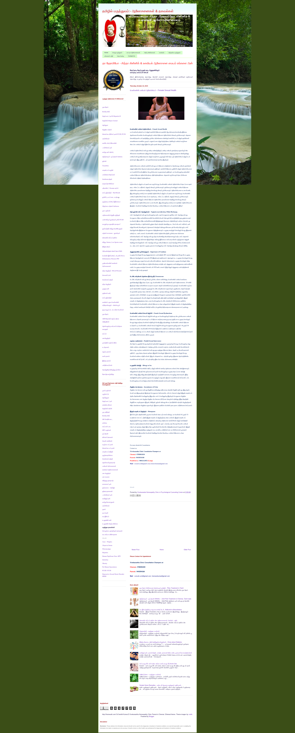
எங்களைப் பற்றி (108, 56)
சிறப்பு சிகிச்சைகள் (149, 52)
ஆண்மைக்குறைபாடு (108, 462)
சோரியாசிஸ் (106, 416)
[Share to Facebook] (137, 495)
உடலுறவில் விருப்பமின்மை (110, 524)
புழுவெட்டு (105, 394)
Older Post (187, 550)
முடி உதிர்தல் (106, 412)
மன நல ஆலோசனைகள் (133, 52)
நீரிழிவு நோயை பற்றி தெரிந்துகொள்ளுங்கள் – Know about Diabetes (160, 642)
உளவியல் (161, 52)
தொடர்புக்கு (120, 56)
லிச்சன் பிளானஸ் (107, 437)
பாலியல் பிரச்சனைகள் (109, 466)
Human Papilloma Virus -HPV (111, 556)
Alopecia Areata (107, 545)
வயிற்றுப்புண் (106, 498)
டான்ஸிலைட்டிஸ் (107, 495)
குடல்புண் (105, 513)
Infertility (105, 560)
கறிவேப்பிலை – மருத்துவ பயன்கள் (150, 674)
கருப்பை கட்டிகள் (107, 444)
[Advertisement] (161, 524)
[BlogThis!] (133, 495)
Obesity (104, 563)
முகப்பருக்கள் (106, 390)
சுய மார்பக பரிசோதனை (109, 534)
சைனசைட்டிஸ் (106, 484)
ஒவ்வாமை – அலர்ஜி (108, 488)
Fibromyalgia (106, 549)
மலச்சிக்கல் (105, 506)
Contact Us (131, 56)
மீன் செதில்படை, (107, 419)
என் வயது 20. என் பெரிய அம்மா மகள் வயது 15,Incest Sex (158, 664)
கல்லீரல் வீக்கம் (107, 405)
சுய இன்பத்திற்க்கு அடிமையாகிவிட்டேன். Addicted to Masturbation (160, 610)
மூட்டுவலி (105, 434)
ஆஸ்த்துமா (105, 398)
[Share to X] (135, 495)
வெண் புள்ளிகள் (107, 441)
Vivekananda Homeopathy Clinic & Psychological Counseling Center (160, 492)
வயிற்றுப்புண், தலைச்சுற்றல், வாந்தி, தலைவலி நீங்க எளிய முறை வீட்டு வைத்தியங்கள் (165, 653)
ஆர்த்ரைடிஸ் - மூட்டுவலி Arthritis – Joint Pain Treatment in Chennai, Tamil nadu (165, 599)
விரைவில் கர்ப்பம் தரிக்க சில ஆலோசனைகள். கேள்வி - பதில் (158, 620)
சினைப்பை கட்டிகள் (108, 448)
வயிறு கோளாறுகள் (108, 502)
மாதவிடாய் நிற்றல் (107, 452)
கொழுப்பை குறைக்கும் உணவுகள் (112, 531)
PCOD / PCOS (106, 570)
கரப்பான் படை (106, 426)
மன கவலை (105, 477)
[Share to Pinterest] (140, 495)
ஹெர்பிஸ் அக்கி (107, 408)
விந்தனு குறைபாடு (107, 480)
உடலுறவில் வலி (106, 520)
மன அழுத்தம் (106, 473)
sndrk (190, 714)
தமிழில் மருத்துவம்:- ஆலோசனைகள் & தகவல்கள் (138, 11)
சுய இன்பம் (105, 516)
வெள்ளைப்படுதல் (107, 459)
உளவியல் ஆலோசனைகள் (110, 470)
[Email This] (131, 495)
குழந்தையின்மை (107, 455)
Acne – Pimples (107, 542)
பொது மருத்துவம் (117, 52)
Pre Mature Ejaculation (109, 567)
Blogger (151, 716)
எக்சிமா (104, 423)
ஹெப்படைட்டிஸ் (107, 401)
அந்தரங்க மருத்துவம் (174, 52)
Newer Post (135, 550)
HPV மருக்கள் (106, 430)
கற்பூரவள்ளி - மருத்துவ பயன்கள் (149, 631)
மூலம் (104, 509)
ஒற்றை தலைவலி (107, 491)
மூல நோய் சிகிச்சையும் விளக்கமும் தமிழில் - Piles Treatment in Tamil (161, 588)
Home (106, 52)
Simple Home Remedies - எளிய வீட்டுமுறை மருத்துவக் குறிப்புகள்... (160, 685)
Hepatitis (105, 552)
